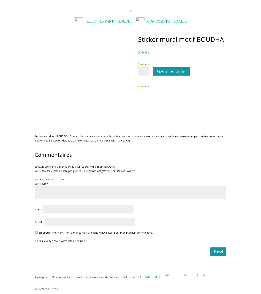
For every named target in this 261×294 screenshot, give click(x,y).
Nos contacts (61, 277)
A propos (41, 277)
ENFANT (107, 22)
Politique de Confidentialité (142, 277)
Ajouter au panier (171, 71)
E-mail (39, 222)
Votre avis (41, 184)
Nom (39, 209)
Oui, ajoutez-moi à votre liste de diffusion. (62, 241)
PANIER (180, 22)
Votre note (41, 179)
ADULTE (125, 22)
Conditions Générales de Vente (96, 277)
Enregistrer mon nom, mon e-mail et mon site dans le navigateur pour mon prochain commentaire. (96, 232)
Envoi (218, 251)
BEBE (91, 22)
